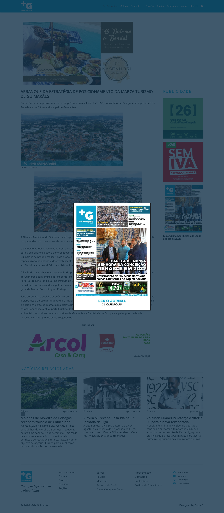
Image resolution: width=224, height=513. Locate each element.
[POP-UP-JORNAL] (112, 204)
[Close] (145, 208)
